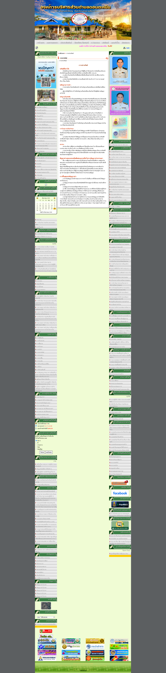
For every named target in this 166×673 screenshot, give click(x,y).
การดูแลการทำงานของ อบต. (44, 400)
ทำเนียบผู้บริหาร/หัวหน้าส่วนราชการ (46, 158)
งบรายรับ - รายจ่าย (115, 339)
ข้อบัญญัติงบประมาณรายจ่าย (118, 229)
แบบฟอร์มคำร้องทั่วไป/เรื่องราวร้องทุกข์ (120, 440)
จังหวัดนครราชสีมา (42, 561)
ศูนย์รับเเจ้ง (39, 227)
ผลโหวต (48, 452)
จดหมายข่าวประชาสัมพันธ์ (118, 167)
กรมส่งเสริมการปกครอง (43, 558)
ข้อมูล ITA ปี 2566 (41, 593)
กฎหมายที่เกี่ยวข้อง (116, 197)
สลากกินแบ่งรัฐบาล (115, 459)
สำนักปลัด (39, 175)
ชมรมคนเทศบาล (41, 566)
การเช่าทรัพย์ (40, 352)
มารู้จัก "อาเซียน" (115, 206)
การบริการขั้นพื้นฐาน (42, 124)
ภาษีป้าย (38, 366)
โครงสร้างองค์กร (41, 110)
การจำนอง (39, 346)
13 (49, 205)
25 (43, 208)
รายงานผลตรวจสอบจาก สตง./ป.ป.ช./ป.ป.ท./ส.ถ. (119, 183)
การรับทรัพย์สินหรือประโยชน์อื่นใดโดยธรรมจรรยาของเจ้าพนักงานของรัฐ (46, 270)
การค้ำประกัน (40, 340)
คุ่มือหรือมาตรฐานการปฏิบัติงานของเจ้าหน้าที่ (46, 465)
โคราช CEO (39, 563)
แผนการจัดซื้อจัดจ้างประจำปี (118, 364)
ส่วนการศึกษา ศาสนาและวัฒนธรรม (46, 169)
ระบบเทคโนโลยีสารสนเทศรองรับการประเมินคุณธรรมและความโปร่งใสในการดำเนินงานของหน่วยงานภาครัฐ (45, 505)
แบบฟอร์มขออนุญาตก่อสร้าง (118, 444)
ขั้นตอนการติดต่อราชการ (117, 213)
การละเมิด (39, 361)
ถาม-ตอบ (39, 281)
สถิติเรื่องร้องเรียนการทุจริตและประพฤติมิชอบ (119, 405)
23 (37, 208)
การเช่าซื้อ (39, 358)
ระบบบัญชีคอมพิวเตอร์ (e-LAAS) (45, 521)
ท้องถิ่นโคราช (40, 575)
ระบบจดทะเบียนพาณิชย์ (43, 518)
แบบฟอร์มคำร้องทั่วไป (116, 437)
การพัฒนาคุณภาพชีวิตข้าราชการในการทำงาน (120, 273)
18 (43, 207)
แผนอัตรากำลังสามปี (116, 247)
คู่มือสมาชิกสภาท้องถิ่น (42, 379)
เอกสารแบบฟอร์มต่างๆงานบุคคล (119, 244)
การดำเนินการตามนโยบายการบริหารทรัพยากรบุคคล (119, 284)
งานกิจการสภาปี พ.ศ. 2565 (117, 154)
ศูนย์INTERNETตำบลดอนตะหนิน (119, 165)
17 (40, 207)
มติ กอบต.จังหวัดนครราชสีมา (118, 200)
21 (51, 207)
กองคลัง (38, 163)
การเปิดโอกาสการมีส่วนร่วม (44, 233)
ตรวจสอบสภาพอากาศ (116, 471)
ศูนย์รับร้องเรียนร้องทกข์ (117, 186)
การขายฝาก (39, 355)
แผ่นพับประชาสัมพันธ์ (116, 170)
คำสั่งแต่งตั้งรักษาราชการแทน (119, 277)
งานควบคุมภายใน (115, 412)
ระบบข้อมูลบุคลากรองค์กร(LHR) (45, 534)
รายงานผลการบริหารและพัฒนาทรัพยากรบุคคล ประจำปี (119, 298)
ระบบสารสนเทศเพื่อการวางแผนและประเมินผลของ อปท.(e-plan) (46, 525)
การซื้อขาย (39, 343)
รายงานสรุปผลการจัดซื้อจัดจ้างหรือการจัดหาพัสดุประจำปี (120, 361)
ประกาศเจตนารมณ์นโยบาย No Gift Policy (45, 252)
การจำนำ (39, 349)
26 (46, 208)
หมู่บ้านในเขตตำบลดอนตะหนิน (45, 121)
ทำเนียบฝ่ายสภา (41, 160)
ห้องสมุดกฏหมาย (115, 456)
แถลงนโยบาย (40, 141)
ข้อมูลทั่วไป (39, 116)
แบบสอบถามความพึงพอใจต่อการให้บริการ (46, 550)
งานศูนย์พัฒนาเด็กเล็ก (116, 419)
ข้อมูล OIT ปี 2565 (41, 596)
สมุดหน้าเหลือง (114, 468)
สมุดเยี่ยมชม (40, 284)
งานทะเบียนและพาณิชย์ (117, 176)
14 (51, 205)
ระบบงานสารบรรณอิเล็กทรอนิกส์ (45, 491)
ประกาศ (38, 219)
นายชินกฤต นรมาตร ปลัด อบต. (119, 145)
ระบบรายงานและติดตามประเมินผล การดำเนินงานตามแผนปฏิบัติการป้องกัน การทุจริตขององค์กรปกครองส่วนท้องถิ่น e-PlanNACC (45, 497)
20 (49, 207)
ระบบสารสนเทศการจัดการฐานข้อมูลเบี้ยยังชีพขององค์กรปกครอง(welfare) (46, 537)
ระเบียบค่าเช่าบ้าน (115, 304)
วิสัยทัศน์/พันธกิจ (41, 113)
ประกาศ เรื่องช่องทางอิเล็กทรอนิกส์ (120, 536)
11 (43, 205)
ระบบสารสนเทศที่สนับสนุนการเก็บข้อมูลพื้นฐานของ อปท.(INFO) (45, 530)
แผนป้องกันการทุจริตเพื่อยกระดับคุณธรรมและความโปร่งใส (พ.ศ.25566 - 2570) (46, 318)
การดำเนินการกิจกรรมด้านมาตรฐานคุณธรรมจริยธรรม (118, 251)
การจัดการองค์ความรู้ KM (117, 173)
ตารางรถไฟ (113, 465)
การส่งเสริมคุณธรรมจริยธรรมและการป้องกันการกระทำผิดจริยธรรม (120, 260)
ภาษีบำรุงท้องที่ (40, 369)
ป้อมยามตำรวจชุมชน (42, 148)
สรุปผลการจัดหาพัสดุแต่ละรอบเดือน (120, 367)
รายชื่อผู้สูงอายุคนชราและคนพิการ (120, 315)
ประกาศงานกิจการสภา (116, 194)
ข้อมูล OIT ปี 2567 (41, 590)
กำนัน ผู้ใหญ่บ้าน (41, 178)
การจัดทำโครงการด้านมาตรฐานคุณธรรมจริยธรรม (119, 255)
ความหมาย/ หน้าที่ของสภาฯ (44, 411)
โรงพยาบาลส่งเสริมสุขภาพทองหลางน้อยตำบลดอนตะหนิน (46, 145)
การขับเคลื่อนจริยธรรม (42, 484)
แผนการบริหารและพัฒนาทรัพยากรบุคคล (120, 308)
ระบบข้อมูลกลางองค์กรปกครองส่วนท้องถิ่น (45, 510)
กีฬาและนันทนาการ (116, 386)
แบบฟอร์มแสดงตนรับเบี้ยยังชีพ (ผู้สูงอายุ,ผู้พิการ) (120, 433)
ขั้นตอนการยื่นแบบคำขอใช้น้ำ (44, 191)
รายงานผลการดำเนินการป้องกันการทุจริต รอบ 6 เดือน (46, 324)
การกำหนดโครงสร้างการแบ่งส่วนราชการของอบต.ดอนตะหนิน (119, 288)
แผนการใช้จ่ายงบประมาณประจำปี (120, 328)
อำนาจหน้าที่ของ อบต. (42, 405)
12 (46, 205)
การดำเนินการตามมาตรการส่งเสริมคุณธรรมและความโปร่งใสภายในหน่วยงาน (46, 303)
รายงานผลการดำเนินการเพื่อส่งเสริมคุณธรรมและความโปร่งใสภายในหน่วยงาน (46, 329)
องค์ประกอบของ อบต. (42, 414)
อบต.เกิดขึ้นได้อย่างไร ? (43, 417)
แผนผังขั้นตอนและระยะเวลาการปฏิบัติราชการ (119, 217)
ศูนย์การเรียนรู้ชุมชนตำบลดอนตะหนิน (45, 134)
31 (40, 210)
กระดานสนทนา (40, 289)
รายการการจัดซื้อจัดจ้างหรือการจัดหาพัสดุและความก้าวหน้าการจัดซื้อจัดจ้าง (120, 355)
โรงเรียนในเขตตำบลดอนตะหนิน (45, 138)
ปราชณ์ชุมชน (40, 151)
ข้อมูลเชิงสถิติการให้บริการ (44, 469)
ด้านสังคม (39, 119)
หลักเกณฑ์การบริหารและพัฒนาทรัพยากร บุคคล (119, 293)
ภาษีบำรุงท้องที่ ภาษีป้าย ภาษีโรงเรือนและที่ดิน (119, 343)
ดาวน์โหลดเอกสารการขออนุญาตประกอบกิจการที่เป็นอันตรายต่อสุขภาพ (120, 514)
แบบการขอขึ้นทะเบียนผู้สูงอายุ (119, 318)
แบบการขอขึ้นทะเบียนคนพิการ (119, 321)
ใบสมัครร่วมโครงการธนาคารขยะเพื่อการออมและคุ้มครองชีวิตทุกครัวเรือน (120, 427)
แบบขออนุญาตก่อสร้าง (117, 374)
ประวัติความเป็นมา (41, 107)
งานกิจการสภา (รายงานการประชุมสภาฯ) (120, 158)
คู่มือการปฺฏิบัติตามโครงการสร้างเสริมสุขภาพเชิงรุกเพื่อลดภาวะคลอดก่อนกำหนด (45, 388)
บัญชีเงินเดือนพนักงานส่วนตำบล (119, 301)
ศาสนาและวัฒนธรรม (116, 383)
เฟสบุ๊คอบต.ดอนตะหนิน (43, 578)
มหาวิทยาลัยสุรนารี (116, 474)
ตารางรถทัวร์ (114, 462)
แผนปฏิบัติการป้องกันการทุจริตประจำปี (44, 297)
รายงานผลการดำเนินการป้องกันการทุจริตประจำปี (46, 308)
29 (54, 208)
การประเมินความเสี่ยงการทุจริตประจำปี (44, 248)
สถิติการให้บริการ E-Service (44, 236)
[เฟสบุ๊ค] (120, 496)
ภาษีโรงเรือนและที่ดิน (42, 364)
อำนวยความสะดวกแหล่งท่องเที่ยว (46, 624)
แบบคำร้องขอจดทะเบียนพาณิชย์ (119, 450)
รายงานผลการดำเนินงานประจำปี (119, 235)
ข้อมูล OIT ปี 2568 (41, 587)
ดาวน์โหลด (39, 286)
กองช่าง (38, 166)
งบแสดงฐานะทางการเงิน (117, 346)
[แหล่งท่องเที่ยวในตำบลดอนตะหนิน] (46, 101)
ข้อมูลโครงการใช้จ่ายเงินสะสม (119, 237)
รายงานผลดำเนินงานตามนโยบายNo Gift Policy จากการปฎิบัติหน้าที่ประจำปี (45, 264)
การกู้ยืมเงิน (39, 338)
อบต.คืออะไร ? (40, 397)
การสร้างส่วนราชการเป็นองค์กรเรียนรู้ (119, 265)
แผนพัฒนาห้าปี (114, 232)
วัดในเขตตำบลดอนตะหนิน (44, 130)
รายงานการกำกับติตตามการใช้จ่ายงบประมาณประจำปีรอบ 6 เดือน (120, 332)
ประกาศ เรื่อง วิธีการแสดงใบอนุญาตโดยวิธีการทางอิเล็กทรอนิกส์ (120, 542)
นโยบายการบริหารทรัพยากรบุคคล (120, 280)
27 (49, 208)
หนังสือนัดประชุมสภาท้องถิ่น (118, 162)
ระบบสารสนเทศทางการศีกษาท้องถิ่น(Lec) (45, 542)
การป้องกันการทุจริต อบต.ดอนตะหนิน (45, 223)
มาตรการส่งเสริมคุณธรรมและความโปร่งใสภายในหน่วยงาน (46, 313)
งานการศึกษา (114, 380)
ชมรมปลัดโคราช (41, 569)
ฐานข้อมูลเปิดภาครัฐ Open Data (119, 553)
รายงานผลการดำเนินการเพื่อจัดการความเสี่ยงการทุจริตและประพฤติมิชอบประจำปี (46, 257)
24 (40, 208)
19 (46, 207)
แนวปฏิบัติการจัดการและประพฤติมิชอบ (120, 400)
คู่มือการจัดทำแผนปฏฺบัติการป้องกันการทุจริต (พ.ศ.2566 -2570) (45, 383)
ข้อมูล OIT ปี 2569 (41, 584)
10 (40, 205)
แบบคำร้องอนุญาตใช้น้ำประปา (119, 447)
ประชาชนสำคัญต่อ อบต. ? (43, 403)
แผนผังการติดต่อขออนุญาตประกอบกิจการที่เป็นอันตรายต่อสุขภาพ (120, 221)
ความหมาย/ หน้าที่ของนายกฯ (44, 408)
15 (54, 205)
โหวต (42, 452)
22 (54, 207)
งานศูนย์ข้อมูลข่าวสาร (116, 151)
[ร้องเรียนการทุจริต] (120, 485)
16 (37, 207)
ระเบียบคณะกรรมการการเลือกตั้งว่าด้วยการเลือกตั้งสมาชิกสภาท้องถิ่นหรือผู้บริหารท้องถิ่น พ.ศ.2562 (46, 374)
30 (37, 210)
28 (51, 208)
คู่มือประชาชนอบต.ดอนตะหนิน (119, 179)
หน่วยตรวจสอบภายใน (42, 172)
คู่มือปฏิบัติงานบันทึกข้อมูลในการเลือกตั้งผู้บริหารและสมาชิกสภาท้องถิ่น (46, 473)
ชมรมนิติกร (39, 572)
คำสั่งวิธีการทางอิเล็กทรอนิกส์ (118, 538)
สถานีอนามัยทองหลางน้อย (43, 127)
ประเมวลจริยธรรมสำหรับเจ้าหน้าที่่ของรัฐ (45, 481)
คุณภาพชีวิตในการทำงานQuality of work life (120, 269)
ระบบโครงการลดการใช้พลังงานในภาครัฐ (45, 515)
